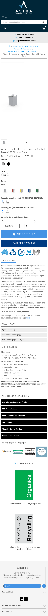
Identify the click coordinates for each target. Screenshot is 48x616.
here (28, 318)
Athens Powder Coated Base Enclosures (23, 51)
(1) (11, 335)
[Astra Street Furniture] (24, 7)
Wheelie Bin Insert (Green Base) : (15, 217)
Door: (3, 181)
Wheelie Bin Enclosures (23, 49)
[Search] (43, 22)
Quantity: (9, 226)
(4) (13, 340)
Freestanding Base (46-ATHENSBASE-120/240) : (22, 198)
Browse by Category (20, 46)
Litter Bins (34, 46)
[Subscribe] (44, 586)
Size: (3, 171)
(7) (8, 330)
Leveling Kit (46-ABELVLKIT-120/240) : (17, 207)
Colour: (4, 159)
